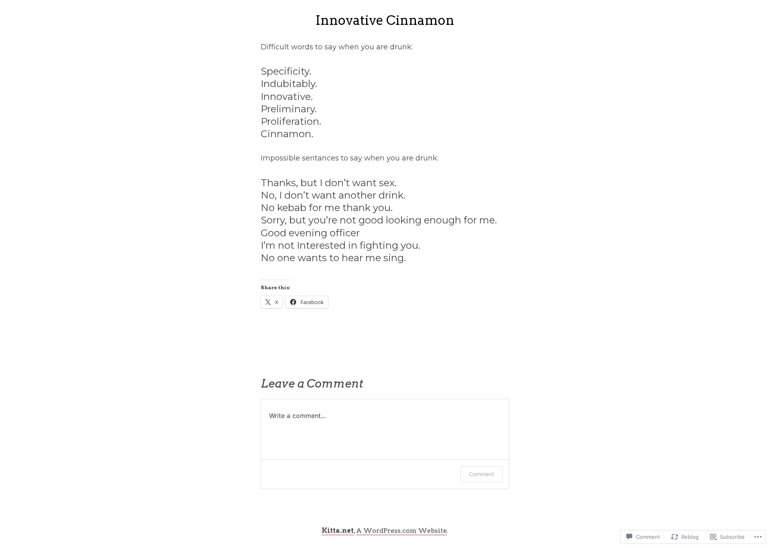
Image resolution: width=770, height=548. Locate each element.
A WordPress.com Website (401, 530)
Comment (481, 474)
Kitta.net (338, 530)
